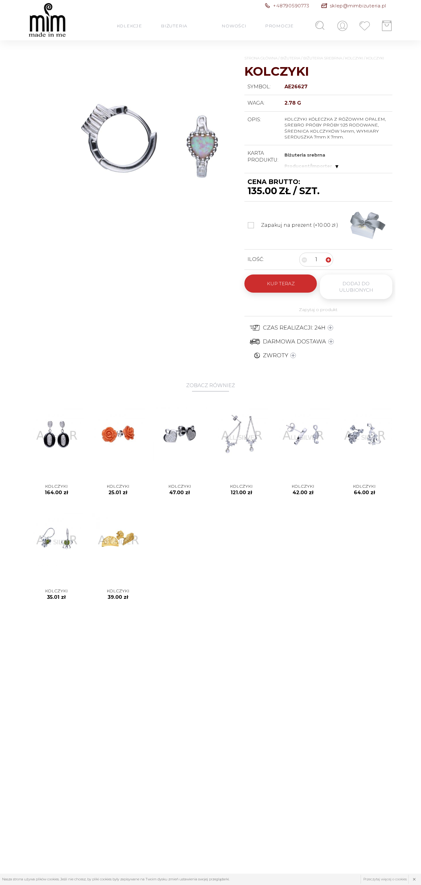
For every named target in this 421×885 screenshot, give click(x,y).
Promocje (279, 26)
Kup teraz (281, 283)
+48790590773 (291, 6)
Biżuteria (174, 26)
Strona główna (260, 58)
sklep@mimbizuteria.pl (358, 6)
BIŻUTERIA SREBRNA (322, 58)
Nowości (234, 26)
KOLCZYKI (354, 58)
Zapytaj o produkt (318, 309)
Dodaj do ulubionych (356, 287)
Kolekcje (129, 26)
